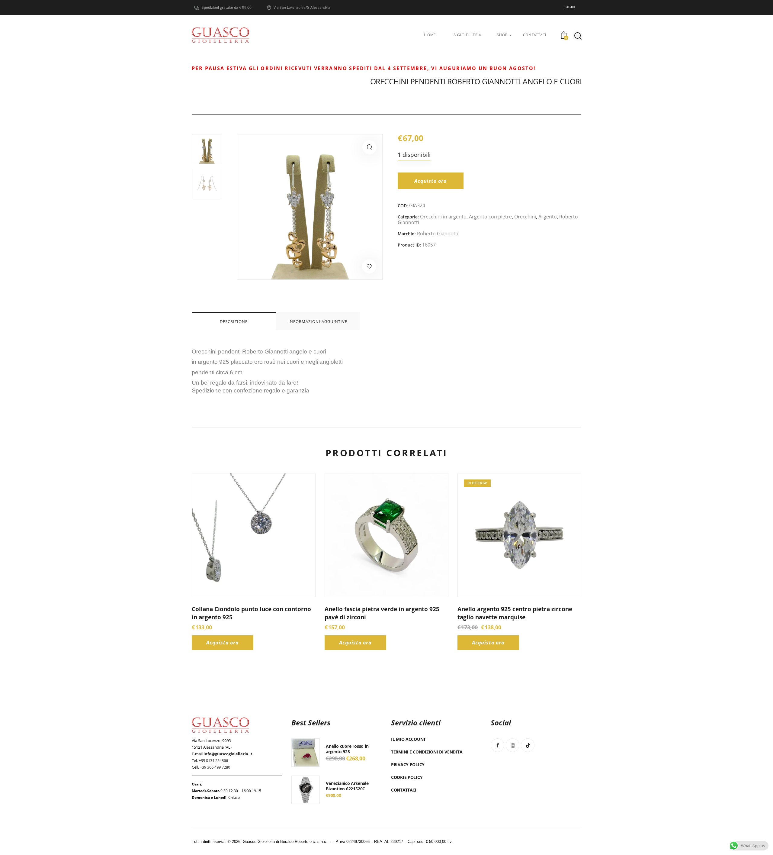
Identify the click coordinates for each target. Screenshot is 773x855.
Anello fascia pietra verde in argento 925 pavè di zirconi (382, 613)
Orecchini (525, 216)
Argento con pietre (490, 216)
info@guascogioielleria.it (228, 754)
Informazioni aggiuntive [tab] (317, 321)
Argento (547, 216)
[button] (369, 147)
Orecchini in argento (443, 216)
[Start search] (578, 35)
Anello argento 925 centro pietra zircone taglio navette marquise (514, 613)
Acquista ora (430, 181)
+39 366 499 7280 (215, 767)
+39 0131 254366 (213, 760)
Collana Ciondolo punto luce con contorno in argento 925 (251, 613)
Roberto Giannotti (437, 233)
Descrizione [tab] (234, 321)
